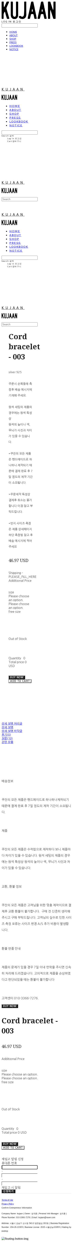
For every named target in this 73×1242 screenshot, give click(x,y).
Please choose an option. (20, 1074)
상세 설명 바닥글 (12, 730)
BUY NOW (10, 1006)
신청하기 (8, 1191)
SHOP (12, 39)
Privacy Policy (8, 1204)
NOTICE (13, 49)
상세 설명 (7, 727)
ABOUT (13, 35)
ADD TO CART (13, 1147)
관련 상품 (7, 742)
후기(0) (6, 734)
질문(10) (7, 738)
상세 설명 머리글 (12, 723)
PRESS (13, 42)
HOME (13, 32)
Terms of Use (7, 1200)
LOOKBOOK (16, 45)
